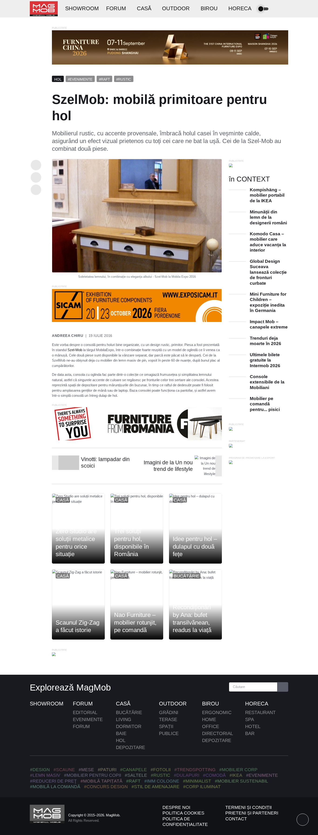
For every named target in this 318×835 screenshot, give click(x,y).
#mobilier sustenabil (241, 781)
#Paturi (107, 769)
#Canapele (133, 769)
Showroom (46, 704)
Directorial (217, 733)
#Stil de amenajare (155, 786)
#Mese (86, 769)
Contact (236, 818)
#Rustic (123, 79)
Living (123, 719)
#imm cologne (161, 781)
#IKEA (236, 775)
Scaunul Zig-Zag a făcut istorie (77, 626)
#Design (40, 769)
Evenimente (88, 719)
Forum (83, 704)
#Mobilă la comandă (55, 786)
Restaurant (260, 712)
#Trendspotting (195, 769)
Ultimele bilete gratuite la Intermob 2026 (265, 360)
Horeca (256, 704)
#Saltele (136, 775)
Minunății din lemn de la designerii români (268, 217)
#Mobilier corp (238, 769)
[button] (277, 9)
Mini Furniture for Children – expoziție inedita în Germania (268, 302)
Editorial (85, 712)
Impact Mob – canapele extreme (269, 324)
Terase (168, 719)
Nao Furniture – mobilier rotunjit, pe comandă (135, 622)
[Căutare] (282, 687)
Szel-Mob (75, 350)
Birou (210, 704)
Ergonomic (216, 712)
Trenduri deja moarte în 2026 (265, 341)
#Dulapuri (186, 775)
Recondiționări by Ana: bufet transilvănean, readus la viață (192, 618)
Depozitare (130, 747)
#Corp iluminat (202, 786)
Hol (57, 79)
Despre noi (176, 807)
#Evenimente (80, 79)
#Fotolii (161, 769)
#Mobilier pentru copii (92, 775)
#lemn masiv (45, 775)
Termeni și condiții (248, 807)
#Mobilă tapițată (101, 781)
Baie (121, 733)
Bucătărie (187, 576)
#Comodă (214, 775)
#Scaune (64, 769)
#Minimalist (197, 781)
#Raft (104, 79)
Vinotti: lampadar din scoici (105, 462)
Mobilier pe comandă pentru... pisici (265, 404)
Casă (63, 500)
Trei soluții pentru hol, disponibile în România (131, 543)
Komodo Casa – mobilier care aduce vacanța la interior (268, 242)
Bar (249, 733)
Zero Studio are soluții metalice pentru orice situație (76, 543)
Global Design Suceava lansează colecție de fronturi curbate (268, 272)
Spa (249, 719)
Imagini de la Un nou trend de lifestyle (168, 466)
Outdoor (173, 704)
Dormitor (128, 726)
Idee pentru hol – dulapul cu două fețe (195, 546)
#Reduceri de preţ (53, 781)
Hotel (252, 726)
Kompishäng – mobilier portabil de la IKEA (267, 195)
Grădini (168, 712)
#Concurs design (106, 786)
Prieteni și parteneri (251, 813)
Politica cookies (183, 813)
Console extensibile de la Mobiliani (267, 382)
